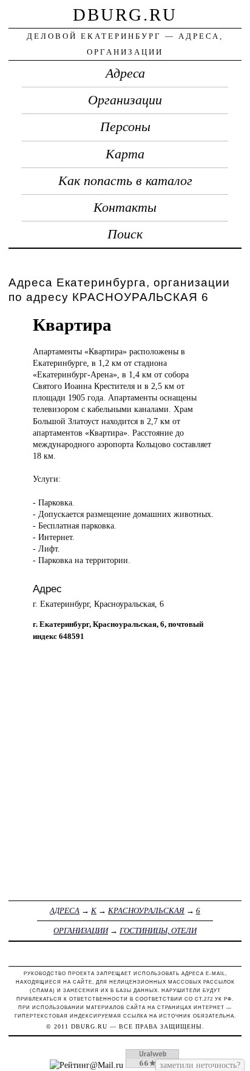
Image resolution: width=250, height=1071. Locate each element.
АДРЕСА (64, 910)
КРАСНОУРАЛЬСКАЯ (146, 910)
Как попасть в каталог (125, 181)
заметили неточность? (200, 1065)
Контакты (125, 207)
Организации (125, 100)
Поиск (125, 234)
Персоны (125, 127)
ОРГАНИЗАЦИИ (80, 930)
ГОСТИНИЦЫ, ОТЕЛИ (158, 930)
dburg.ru (125, 14)
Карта (125, 154)
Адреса (125, 73)
